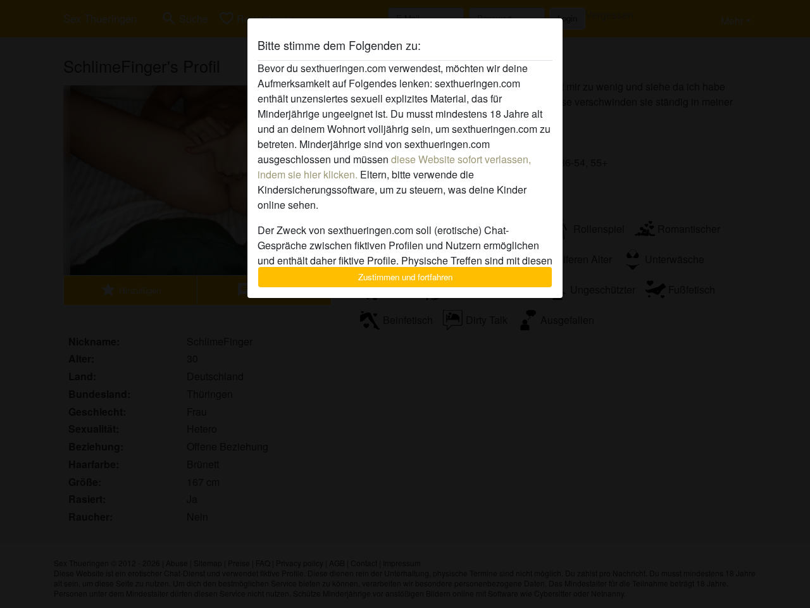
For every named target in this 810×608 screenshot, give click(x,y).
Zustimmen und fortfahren (405, 277)
